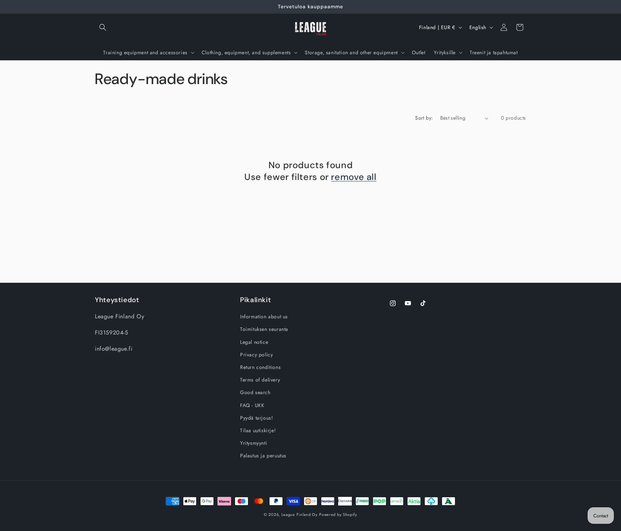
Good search (255, 392)
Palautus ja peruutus (263, 455)
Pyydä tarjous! (256, 417)
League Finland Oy (299, 514)
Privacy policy (256, 354)
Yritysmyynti (253, 443)
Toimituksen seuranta (264, 329)
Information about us (264, 316)
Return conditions (260, 367)
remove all (353, 177)
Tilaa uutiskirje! (258, 430)
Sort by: (424, 117)
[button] (103, 27)
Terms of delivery (260, 379)
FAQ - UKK (252, 405)
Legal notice (254, 342)
